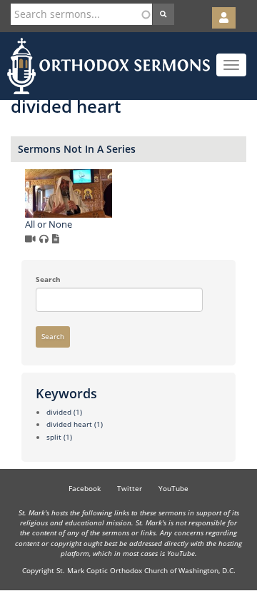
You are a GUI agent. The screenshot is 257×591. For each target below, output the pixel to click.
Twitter (129, 488)
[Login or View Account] (224, 18)
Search (48, 279)
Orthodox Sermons (108, 66)
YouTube (173, 488)
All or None (48, 224)
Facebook (85, 488)
